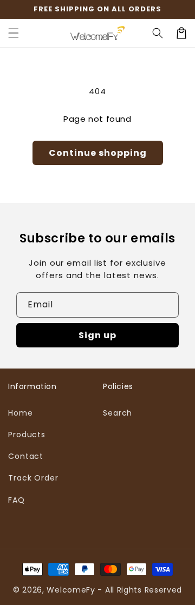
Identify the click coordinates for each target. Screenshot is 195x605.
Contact (25, 456)
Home (20, 412)
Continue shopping (98, 153)
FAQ (16, 500)
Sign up (97, 335)
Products (27, 434)
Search (117, 412)
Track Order (33, 477)
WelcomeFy (71, 589)
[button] (13, 33)
